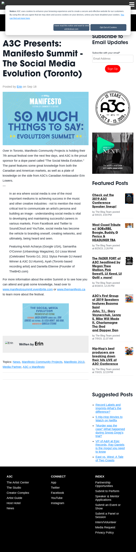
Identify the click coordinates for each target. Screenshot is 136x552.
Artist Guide (14, 498)
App (53, 482)
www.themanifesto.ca (71, 289)
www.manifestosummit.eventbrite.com (28, 289)
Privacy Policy (104, 532)
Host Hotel (14, 503)
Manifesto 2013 (74, 362)
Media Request (105, 527)
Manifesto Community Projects (42, 362)
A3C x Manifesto (34, 367)
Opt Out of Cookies (108, 27)
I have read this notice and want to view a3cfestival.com (71, 27)
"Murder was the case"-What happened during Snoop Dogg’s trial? (110, 431)
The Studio (14, 487)
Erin (19, 86)
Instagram (57, 503)
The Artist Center (18, 482)
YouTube (57, 498)
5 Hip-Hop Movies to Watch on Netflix (109, 418)
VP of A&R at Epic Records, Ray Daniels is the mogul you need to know (110, 446)
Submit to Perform (107, 491)
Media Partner (12, 367)
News (16, 362)
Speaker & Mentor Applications (107, 498)
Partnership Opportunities (104, 484)
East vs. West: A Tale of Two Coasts (109, 458)
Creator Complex (18, 492)
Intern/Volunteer (105, 522)
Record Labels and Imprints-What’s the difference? (108, 408)
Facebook (57, 492)
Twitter (55, 487)
